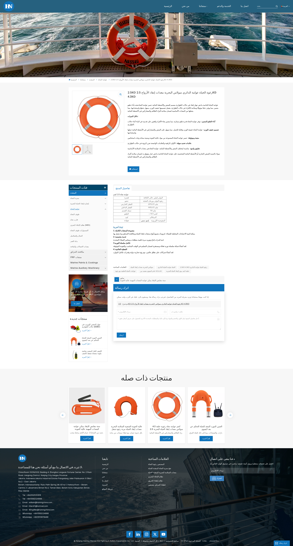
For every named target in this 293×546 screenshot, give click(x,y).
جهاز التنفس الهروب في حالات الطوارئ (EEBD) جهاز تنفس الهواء (91, 326)
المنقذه (73, 193)
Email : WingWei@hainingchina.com (38, 510)
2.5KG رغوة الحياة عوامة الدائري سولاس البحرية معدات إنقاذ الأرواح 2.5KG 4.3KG (153, 304)
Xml (161, 541)
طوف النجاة (74, 214)
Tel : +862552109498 (31, 495)
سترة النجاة (74, 198)
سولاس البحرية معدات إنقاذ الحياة (142, 267)
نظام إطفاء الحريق (155, 481)
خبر (103, 477)
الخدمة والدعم (224, 6)
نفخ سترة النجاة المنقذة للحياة (159, 468)
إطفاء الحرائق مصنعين (156, 485)
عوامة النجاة (74, 209)
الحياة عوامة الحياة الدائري (166, 267)
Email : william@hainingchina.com (37, 503)
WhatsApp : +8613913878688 (35, 517)
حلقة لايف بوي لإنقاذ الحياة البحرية (177, 271)
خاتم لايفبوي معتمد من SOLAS (151, 271)
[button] (63, 415)
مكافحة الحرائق (77, 252)
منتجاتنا (202, 6)
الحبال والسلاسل (76, 236)
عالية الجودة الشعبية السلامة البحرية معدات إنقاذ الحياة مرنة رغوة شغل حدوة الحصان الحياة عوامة (126, 428)
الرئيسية (168, 6)
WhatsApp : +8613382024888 (35, 514)
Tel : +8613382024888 (32, 499)
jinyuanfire (214, 541)
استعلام (135, 169)
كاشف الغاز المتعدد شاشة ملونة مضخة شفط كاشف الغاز (92, 352)
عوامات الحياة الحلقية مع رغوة (125, 271)
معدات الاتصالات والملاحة (79, 247)
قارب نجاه (74, 220)
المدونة (104, 485)
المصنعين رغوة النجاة (156, 464)
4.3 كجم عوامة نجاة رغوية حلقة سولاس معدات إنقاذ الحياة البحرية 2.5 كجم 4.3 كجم (166, 428)
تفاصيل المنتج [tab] (123, 188)
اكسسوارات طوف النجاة (79, 230)
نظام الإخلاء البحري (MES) (80, 225)
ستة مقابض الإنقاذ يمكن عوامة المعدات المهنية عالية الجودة (87, 428)
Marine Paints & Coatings (84, 263)
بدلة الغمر (74, 241)
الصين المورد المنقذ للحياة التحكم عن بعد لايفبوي (92, 339)
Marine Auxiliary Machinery (84, 268)
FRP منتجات (76, 257)
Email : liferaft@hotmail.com (35, 506)
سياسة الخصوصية (172, 541)
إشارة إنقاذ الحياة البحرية (79, 204)
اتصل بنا (244, 6)
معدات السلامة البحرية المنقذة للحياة (162, 473)
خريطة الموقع (107, 489)
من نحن (185, 6)
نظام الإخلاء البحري (155, 477)
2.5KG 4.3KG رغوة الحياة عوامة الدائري (193, 267)
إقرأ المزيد (86, 330)
